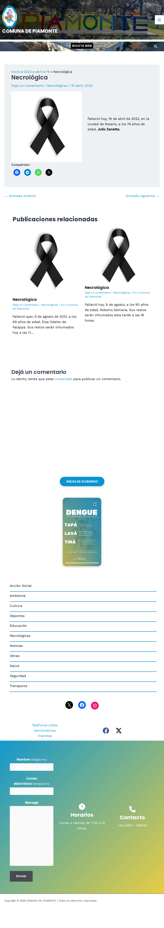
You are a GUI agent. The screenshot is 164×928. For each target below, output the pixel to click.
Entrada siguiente (142, 196)
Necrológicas (57, 86)
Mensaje (31, 803)
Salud (14, 666)
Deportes (17, 616)
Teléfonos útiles (45, 725)
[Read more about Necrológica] (46, 261)
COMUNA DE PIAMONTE (29, 31)
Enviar (21, 876)
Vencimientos (45, 731)
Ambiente (18, 596)
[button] (82, 46)
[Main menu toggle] (159, 19)
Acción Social (21, 586)
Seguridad (18, 676)
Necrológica (25, 299)
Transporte (18, 686)
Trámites (45, 736)
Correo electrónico (31, 781)
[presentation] (82, 563)
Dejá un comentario (27, 86)
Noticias (16, 646)
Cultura (16, 606)
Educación (18, 626)
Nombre (32, 759)
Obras (14, 656)
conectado (63, 379)
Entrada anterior (20, 196)
